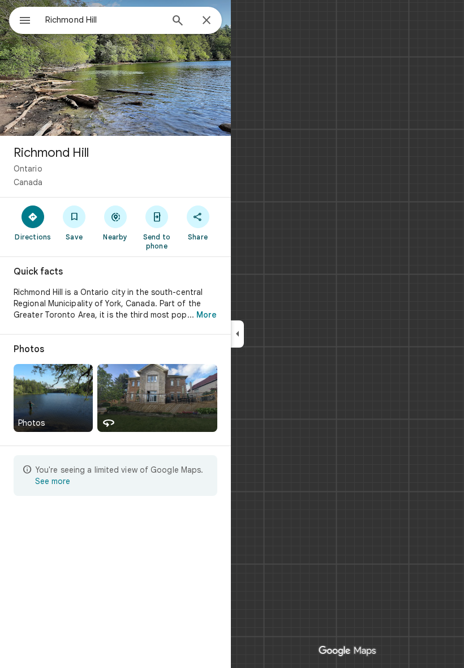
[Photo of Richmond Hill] (115, 68)
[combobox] (103, 20)
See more (52, 481)
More (206, 315)
